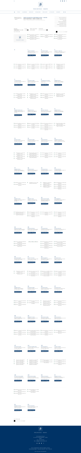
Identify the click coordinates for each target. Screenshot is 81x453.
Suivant (66, 31)
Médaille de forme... (18, 228)
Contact (48, 447)
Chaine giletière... (57, 346)
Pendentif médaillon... (18, 110)
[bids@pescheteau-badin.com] (61, 1)
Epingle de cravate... (45, 376)
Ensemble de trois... (57, 376)
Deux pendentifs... (57, 198)
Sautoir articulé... (57, 228)
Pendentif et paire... (31, 317)
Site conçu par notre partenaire (40, 451)
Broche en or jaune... (45, 317)
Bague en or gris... (57, 287)
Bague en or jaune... (31, 80)
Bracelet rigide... (17, 139)
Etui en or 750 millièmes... (18, 376)
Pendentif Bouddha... (58, 139)
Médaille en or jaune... (45, 198)
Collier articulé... (17, 80)
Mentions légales (43, 447)
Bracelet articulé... (44, 110)
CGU (32, 447)
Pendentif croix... (17, 198)
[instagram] (62, 1)
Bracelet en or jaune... (32, 376)
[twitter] (64, 1)
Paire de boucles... (44, 139)
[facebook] (66, 1)
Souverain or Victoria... (45, 80)
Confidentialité (36, 447)
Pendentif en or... (57, 80)
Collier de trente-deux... (32, 346)
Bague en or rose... (44, 287)
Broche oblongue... (31, 405)
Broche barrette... (44, 346)
